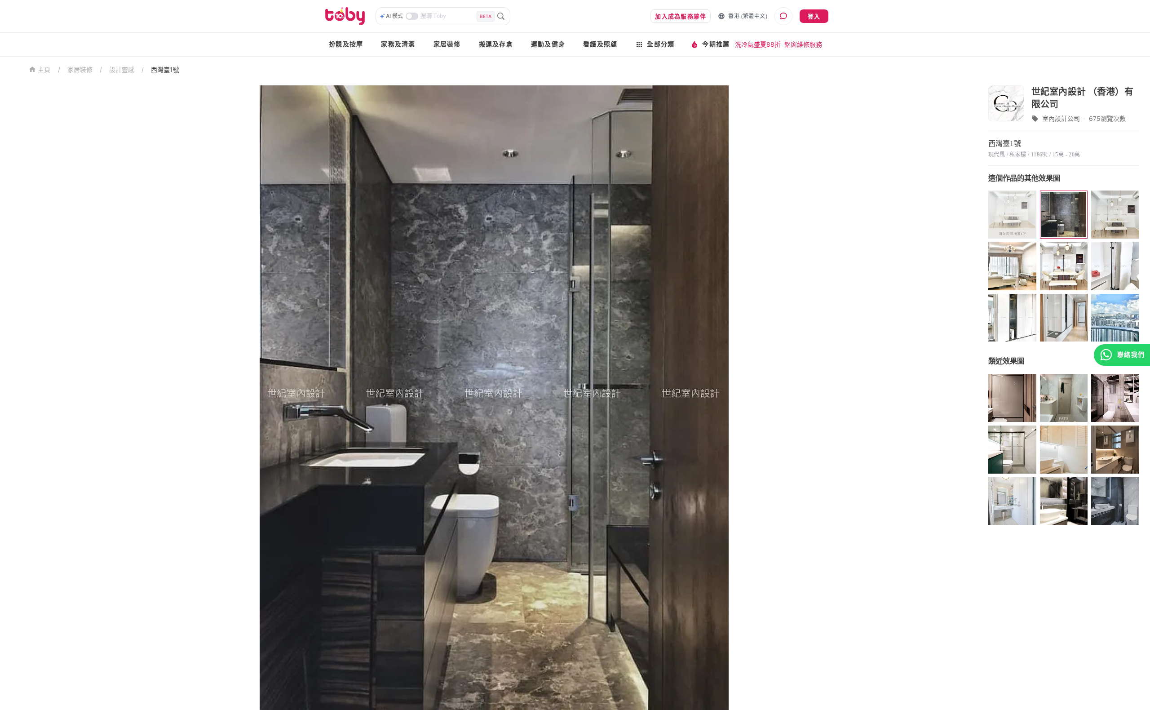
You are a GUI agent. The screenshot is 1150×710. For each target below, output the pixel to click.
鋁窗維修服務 (803, 44)
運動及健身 (548, 44)
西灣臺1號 (165, 69)
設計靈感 (121, 69)
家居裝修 (447, 44)
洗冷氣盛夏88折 (758, 44)
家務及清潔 (398, 44)
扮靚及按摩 (346, 44)
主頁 (44, 70)
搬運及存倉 (496, 44)
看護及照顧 (600, 44)
